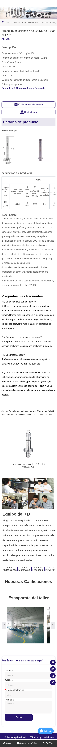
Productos (16, 22)
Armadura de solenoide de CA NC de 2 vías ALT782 (31, 411)
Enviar (19, 717)
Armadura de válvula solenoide (36, 22)
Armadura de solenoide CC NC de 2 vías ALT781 (30, 414)
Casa (7, 22)
